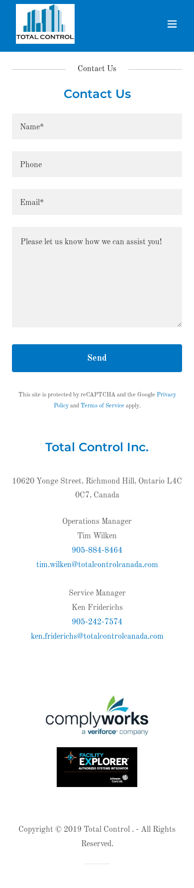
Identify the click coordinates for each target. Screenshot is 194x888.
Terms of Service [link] (102, 406)
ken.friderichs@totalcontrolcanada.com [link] (97, 637)
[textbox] (97, 126)
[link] (45, 24)
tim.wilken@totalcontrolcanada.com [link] (97, 565)
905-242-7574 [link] (97, 622)
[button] (172, 24)
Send (97, 358)
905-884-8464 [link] (97, 551)
